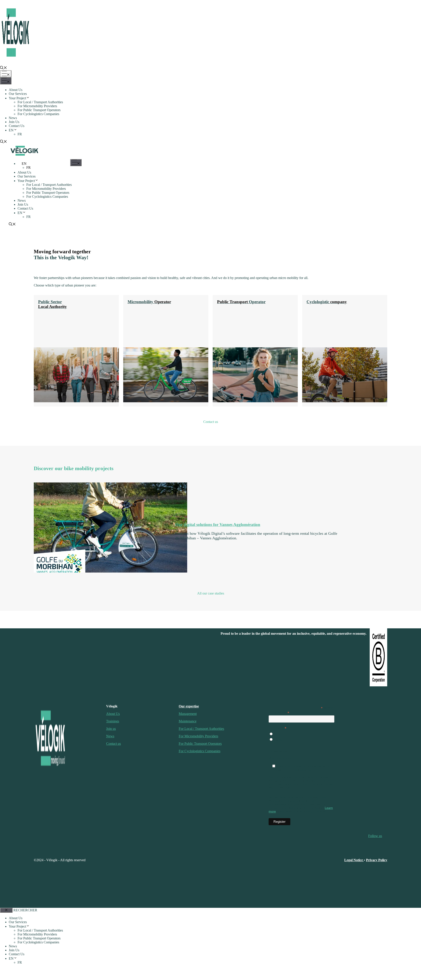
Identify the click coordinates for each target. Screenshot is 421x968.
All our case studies (210, 593)
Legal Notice (354, 860)
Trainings (112, 721)
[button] (3, 68)
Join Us (14, 122)
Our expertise (189, 706)
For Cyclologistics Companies (38, 114)
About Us (15, 90)
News (13, 118)
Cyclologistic (327, 301)
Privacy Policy (376, 860)
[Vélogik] (24, 156)
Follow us (375, 836)
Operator (241, 301)
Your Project (17, 98)
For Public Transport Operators (39, 110)
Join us (111, 729)
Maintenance (187, 721)
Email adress (279, 713)
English (278, 739)
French (278, 734)
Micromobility (149, 301)
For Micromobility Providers (37, 106)
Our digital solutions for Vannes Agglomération (217, 524)
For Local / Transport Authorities (40, 102)
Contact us (210, 422)
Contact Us (16, 126)
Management (188, 714)
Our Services (18, 94)
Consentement (279, 751)
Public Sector (52, 304)
